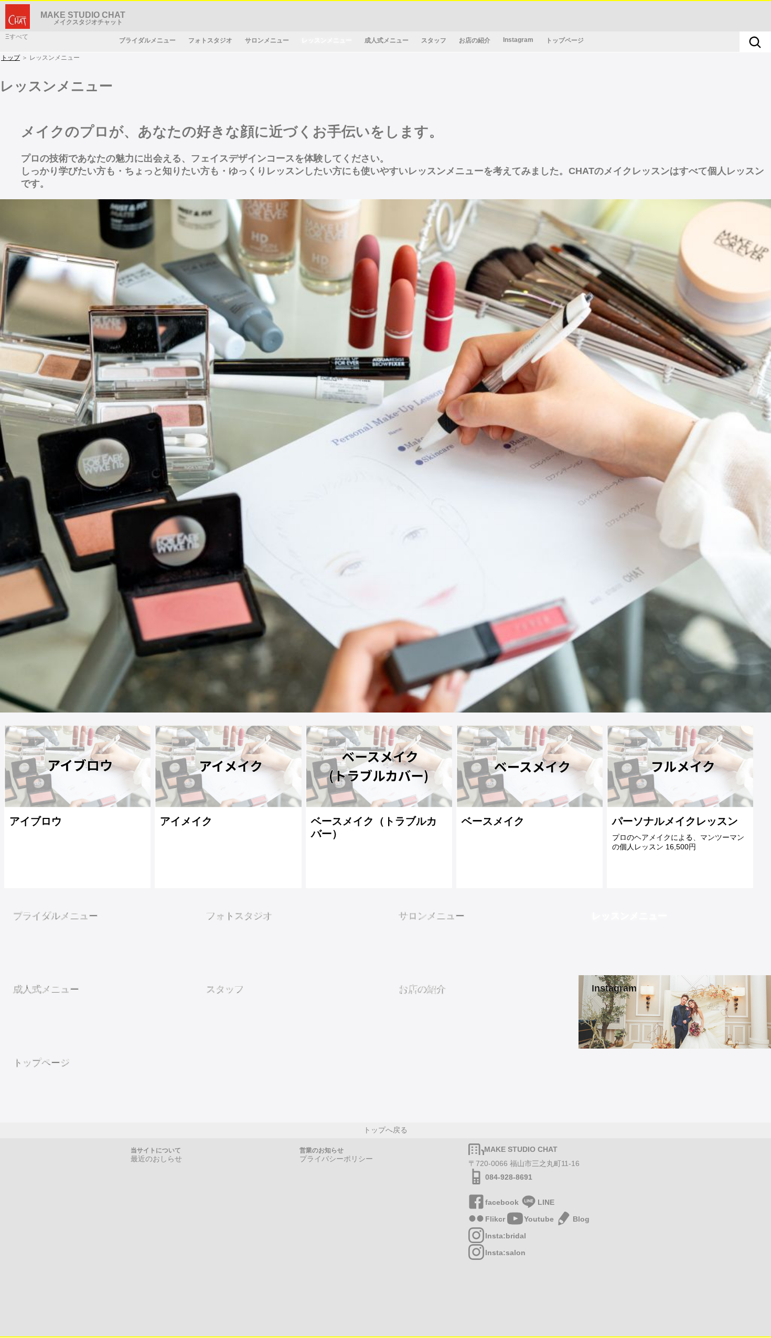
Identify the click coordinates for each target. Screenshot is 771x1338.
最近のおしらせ (156, 1158)
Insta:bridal (505, 1236)
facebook (502, 1202)
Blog (581, 1219)
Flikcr (495, 1219)
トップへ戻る (385, 1130)
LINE (546, 1202)
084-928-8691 (508, 1177)
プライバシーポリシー (336, 1158)
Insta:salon (505, 1252)
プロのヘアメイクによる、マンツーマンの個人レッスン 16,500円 (678, 833)
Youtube (539, 1219)
